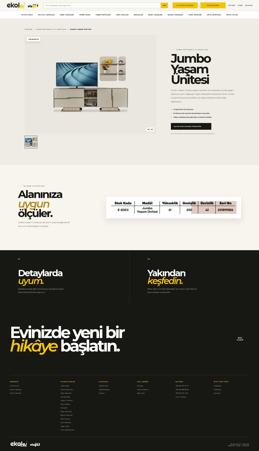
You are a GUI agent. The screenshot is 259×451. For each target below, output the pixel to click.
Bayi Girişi (141, 393)
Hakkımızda (103, 386)
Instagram (218, 386)
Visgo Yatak (232, 15)
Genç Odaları (122, 15)
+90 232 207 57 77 (182, 386)
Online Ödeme (213, 5)
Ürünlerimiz (14, 386)
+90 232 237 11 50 (182, 393)
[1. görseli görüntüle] (31, 142)
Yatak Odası (27, 15)
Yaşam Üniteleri (103, 15)
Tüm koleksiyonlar (67, 430)
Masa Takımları (155, 15)
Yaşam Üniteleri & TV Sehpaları (51, 29)
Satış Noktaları (104, 390)
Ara (164, 5)
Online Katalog (15, 390)
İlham (240, 5)
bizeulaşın (240, 339)
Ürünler (28, 29)
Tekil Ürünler (194, 15)
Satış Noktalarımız (185, 5)
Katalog (249, 5)
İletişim (231, 5)
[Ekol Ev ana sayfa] (22, 5)
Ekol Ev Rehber (15, 393)
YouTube (217, 393)
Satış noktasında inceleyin (187, 126)
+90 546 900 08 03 (182, 390)
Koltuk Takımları (46, 15)
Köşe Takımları (67, 15)
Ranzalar (138, 15)
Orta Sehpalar (214, 15)
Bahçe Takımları (175, 15)
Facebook (217, 390)
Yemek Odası (84, 15)
